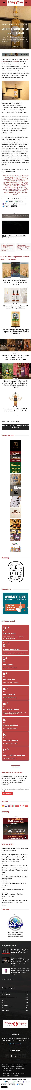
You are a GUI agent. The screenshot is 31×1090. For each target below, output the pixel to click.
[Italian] (14, 805)
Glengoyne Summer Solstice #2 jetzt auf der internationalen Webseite (15, 410)
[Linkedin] (15, 1056)
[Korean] (23, 805)
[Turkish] (26, 805)
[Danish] (12, 805)
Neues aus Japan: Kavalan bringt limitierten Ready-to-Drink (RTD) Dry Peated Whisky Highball (20, 970)
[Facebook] (7, 1056)
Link (3, 791)
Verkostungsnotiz (23, 24)
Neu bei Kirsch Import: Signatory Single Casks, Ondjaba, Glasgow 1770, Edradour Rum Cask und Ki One (15, 357)
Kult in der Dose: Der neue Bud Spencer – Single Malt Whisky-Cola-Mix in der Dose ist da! (19, 951)
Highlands (5, 24)
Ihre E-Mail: (5, 784)
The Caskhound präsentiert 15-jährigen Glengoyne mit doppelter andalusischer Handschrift (15, 332)
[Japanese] (20, 805)
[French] (9, 805)
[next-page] (17, 415)
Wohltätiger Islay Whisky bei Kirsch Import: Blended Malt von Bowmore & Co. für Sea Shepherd (7, 248)
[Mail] (19, 1056)
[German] (3, 805)
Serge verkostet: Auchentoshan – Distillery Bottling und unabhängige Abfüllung (23, 247)
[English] (6, 805)
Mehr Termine (15, 767)
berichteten (16, 61)
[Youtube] (24, 1056)
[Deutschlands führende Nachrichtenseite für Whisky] (15, 3)
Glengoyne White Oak (19, 235)
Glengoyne (9, 235)
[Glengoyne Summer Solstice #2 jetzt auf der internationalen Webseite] (15, 398)
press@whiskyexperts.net (14, 1044)
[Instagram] (11, 1056)
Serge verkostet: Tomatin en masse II (13, 890)
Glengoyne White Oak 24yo (9, 237)
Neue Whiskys (13, 24)
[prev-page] (13, 415)
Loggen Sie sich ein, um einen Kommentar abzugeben (15, 426)
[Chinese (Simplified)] (17, 805)
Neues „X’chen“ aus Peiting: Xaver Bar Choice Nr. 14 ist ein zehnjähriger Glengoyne (15, 282)
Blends (15, 378)
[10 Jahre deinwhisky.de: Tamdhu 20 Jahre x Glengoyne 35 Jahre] (15, 295)
